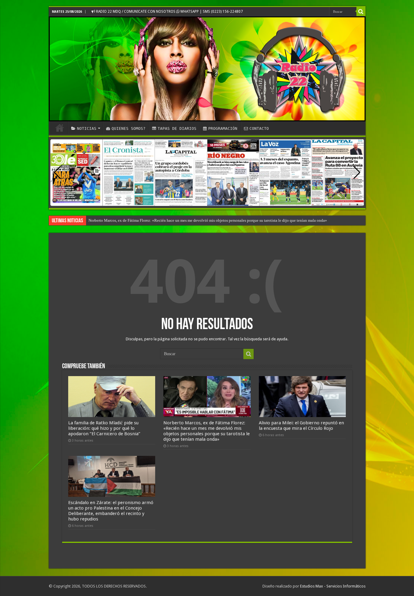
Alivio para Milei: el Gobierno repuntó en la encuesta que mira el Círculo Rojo (301, 425)
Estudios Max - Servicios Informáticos (333, 586)
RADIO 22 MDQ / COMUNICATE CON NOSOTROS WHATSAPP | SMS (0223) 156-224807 (169, 11)
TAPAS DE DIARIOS (177, 128)
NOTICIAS (86, 128)
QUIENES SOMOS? (128, 128)
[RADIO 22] (207, 68)
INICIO (60, 127)
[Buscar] (361, 11)
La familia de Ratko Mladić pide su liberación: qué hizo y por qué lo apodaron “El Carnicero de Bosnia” (104, 428)
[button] (357, 172)
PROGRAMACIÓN (222, 128)
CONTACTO (259, 128)
